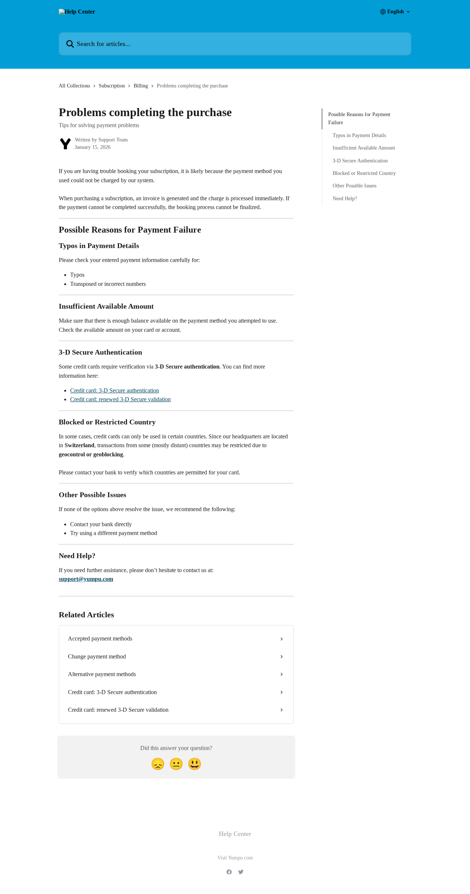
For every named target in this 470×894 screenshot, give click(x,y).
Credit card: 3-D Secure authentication (114, 390)
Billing (141, 86)
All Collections (74, 86)
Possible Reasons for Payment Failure (359, 118)
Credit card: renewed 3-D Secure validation (120, 399)
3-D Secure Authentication (360, 160)
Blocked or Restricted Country (364, 173)
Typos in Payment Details (359, 135)
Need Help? (345, 198)
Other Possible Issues (354, 186)
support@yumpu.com (86, 579)
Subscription (112, 86)
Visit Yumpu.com (235, 858)
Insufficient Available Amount (364, 148)
